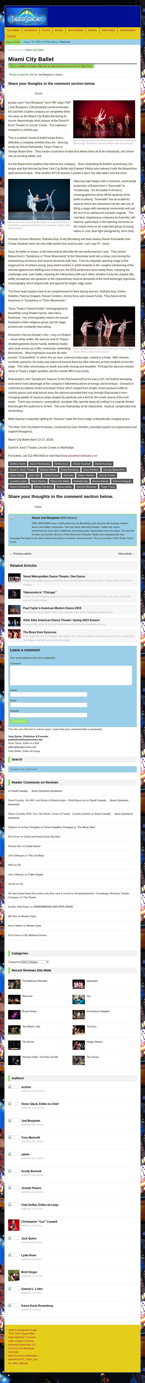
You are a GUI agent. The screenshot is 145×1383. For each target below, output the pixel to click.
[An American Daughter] (78, 1017)
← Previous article (20, 553)
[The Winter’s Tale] (14, 1032)
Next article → (126, 553)
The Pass (92, 1026)
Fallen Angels (35, 874)
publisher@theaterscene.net (25, 739)
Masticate (47, 42)
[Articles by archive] (13, 1094)
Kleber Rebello (86, 475)
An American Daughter (98, 1011)
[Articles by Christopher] (13, 1228)
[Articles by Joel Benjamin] (13, 1127)
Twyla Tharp (108, 486)
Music (59, 30)
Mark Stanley (38, 481)
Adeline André (17, 463)
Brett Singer (29, 1272)
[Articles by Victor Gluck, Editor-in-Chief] (13, 1111)
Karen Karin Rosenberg (37, 1305)
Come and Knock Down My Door (42, 836)
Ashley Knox (61, 463)
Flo (19, 864)
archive (26, 1087)
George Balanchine (114, 469)
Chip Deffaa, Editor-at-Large (40, 1204)
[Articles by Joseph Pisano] (13, 1195)
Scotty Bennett (31, 1171)
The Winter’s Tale (31, 1026)
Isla (88, 996)
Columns (13, 30)
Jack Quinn (28, 1238)
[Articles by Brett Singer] (13, 1279)
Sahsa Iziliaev (64, 486)
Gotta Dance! (33, 846)
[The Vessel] (14, 1047)
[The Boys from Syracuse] (14, 636)
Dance (92, 30)
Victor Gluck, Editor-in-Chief (40, 1103)
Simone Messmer (86, 486)
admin (25, 1154)
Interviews (127, 30)
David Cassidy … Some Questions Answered (37, 790)
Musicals (31, 30)
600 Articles (68, 517)
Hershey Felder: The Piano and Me (40, 1057)
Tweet (38, 93)
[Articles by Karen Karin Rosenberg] (13, 1312)
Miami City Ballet (60, 481)
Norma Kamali (100, 481)
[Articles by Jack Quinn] (13, 1245)
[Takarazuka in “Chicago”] (14, 596)
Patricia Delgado (122, 481)
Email (13, 700)
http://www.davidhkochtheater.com (76, 455)
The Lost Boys (36, 855)
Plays (46, 30)
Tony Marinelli (30, 1137)
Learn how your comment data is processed (77, 729)
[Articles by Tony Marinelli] (13, 1144)
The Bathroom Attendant (34, 981)
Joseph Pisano (31, 1188)
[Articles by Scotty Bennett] (13, 1178)
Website (14, 710)
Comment (15, 663)
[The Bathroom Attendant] (14, 987)
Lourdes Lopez (18, 481)
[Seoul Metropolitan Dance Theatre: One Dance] (14, 580)
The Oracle (29, 897)
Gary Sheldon (91, 469)
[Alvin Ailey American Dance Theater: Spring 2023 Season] (14, 624)
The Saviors (93, 1057)
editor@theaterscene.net (22, 747)
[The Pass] (78, 1032)
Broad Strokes (29, 1011)
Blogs (11, 36)
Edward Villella (48, 469)
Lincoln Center (107, 475)
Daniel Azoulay (103, 463)
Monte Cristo (29, 916)
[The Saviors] (78, 1063)
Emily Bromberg (70, 469)
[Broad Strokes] (14, 1017)
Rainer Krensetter (20, 486)
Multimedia (75, 30)
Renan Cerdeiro (43, 486)
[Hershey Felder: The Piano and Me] (14, 1063)
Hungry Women (94, 1041)
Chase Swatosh (82, 463)
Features (108, 30)
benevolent (92, 981)
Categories (14, 961)
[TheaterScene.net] (72, 16)
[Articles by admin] (13, 1161)
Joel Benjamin (45, 74)
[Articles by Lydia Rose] (13, 1262)
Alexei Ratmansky (40, 463)
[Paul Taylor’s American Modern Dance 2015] (14, 612)
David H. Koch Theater (22, 469)
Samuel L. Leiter (32, 1288)
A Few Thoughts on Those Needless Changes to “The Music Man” (59, 827)
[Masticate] (14, 1002)
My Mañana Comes (36, 935)
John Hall (34, 475)
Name (13, 690)
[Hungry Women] (78, 1047)
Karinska (68, 475)
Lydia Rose (28, 1255)
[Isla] (78, 1002)
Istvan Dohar (17, 475)
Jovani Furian (51, 475)
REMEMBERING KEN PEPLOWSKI (53, 906)
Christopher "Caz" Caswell (39, 1221)
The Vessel (28, 1041)
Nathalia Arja (81, 481)
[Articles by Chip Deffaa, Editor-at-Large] (13, 1211)
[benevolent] (78, 987)
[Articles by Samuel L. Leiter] (13, 1295)
